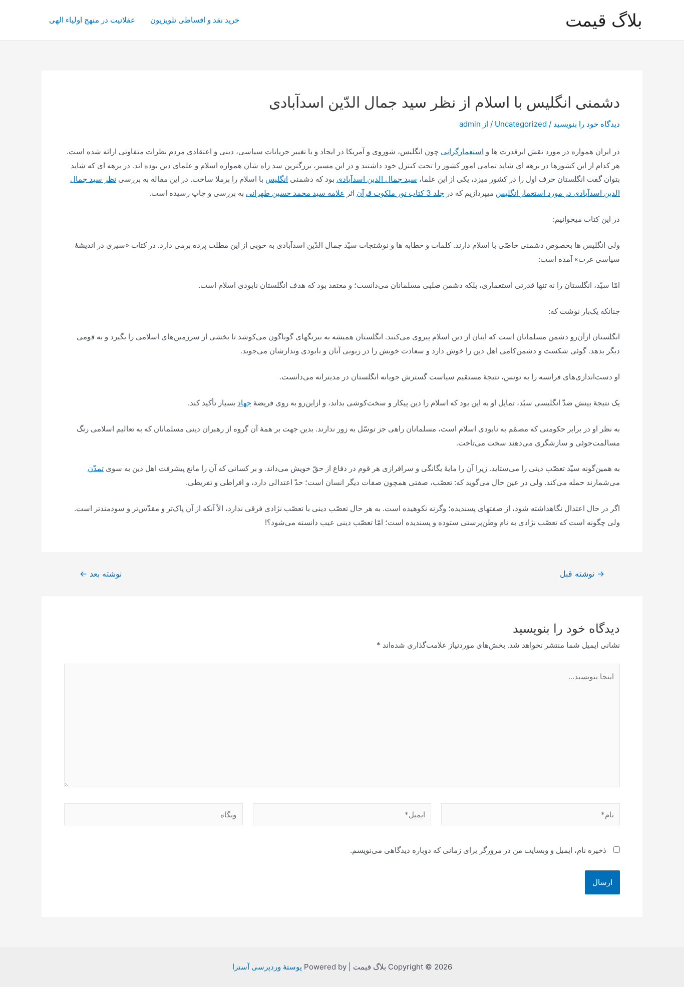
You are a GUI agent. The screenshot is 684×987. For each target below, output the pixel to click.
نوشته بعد (101, 574)
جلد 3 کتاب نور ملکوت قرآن (400, 193)
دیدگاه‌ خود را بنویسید (586, 124)
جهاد (244, 402)
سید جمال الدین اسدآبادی (376, 179)
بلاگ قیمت (603, 20)
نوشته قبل (582, 574)
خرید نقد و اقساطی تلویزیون (194, 20)
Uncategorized (521, 124)
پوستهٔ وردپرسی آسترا (267, 966)
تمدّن (96, 468)
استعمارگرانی (462, 151)
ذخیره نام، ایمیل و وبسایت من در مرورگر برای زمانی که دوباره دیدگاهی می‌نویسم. (478, 850)
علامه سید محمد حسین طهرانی (295, 193)
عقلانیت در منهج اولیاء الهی (92, 20)
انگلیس (276, 179)
